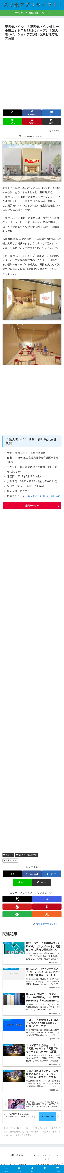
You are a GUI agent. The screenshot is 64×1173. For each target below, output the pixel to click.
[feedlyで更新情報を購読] (17, 914)
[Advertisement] (32, 74)
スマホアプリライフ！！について (47, 1157)
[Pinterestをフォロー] (47, 907)
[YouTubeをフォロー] (17, 907)
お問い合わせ (16, 1155)
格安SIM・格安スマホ (27, 855)
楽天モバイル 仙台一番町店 (42, 496)
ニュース (9, 855)
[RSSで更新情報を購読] (47, 914)
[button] (51, 121)
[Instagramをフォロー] (47, 899)
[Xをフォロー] (17, 899)
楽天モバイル (32, 505)
